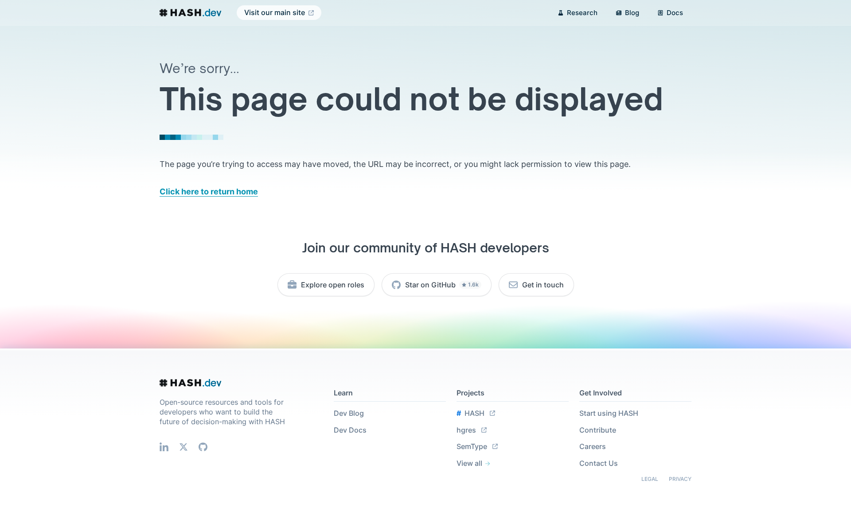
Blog (632, 12)
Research (582, 12)
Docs (675, 12)
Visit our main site (274, 12)
